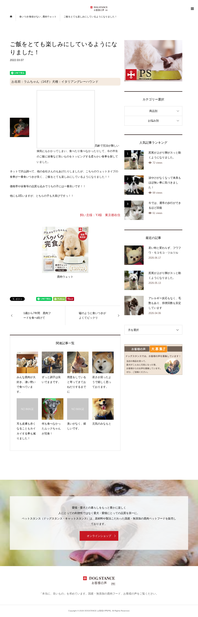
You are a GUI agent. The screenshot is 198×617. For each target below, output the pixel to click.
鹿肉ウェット (65, 276)
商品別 (153, 110)
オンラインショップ (99, 535)
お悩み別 (153, 120)
